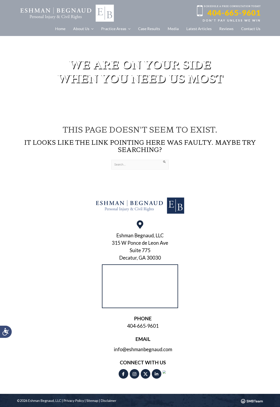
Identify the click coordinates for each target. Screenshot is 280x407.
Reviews (226, 28)
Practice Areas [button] (113, 28)
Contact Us (250, 28)
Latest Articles (199, 28)
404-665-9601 (234, 12)
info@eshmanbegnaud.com (143, 349)
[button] (91, 28)
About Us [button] (81, 28)
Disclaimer (108, 400)
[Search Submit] (164, 161)
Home (60, 28)
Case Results (149, 28)
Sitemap (92, 400)
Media (173, 28)
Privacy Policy (73, 400)
